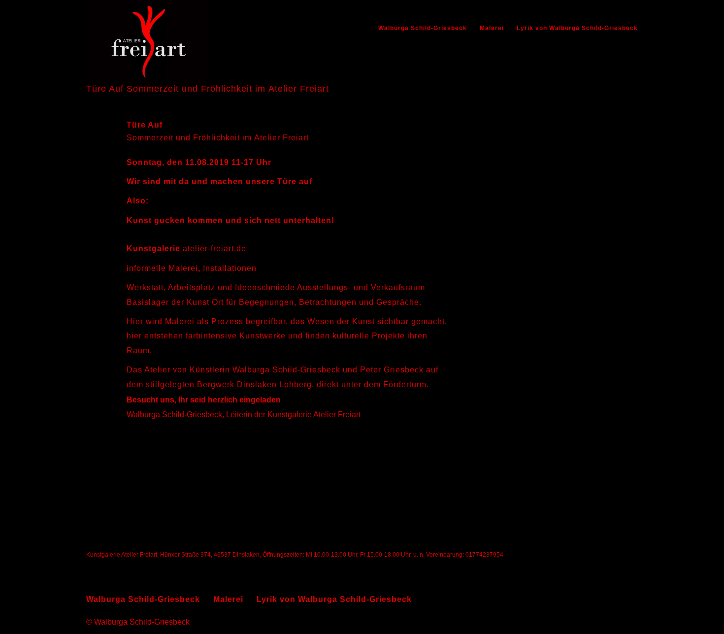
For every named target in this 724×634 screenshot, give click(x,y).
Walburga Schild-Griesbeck (422, 28)
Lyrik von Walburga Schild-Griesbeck (577, 28)
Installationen (230, 268)
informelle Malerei (162, 268)
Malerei (492, 28)
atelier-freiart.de (214, 248)
